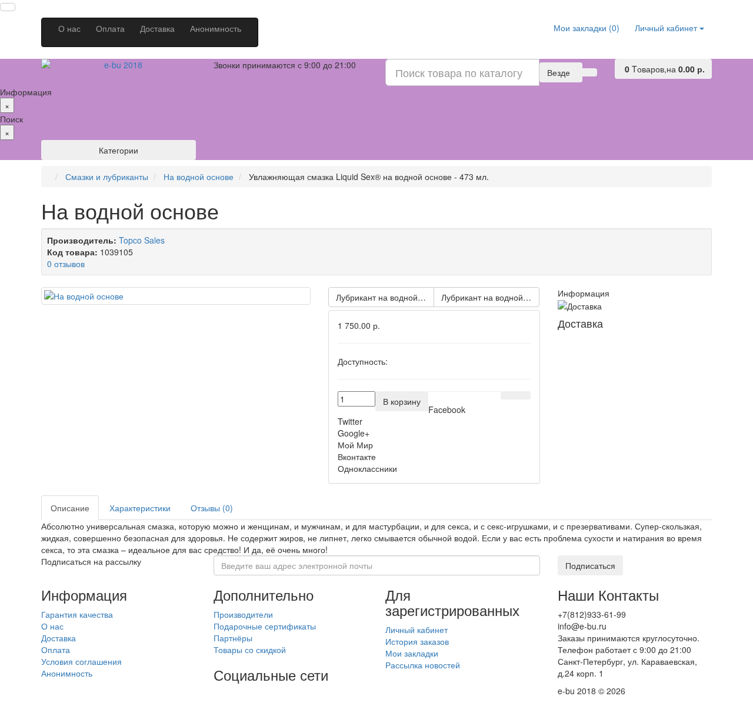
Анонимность (215, 28)
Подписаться (590, 565)
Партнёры (233, 638)
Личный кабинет (416, 629)
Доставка (157, 28)
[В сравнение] (523, 395)
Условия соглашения (81, 661)
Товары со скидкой (250, 649)
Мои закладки (411, 653)
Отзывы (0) (212, 508)
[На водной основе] (176, 296)
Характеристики (140, 508)
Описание (70, 508)
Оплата (110, 28)
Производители (243, 614)
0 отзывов (66, 263)
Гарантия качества (77, 614)
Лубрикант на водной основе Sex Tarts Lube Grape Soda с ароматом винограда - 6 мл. (385, 297)
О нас (69, 28)
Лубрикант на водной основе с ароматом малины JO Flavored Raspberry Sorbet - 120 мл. (490, 297)
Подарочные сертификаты (265, 626)
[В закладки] (508, 395)
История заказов (417, 641)
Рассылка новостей (422, 665)
